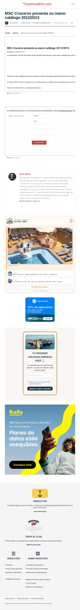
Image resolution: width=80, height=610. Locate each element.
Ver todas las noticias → (40, 287)
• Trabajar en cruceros (12, 579)
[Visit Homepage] (38, 4)
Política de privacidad (37, 598)
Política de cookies (22, 598)
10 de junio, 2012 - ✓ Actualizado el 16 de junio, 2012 (36, 23)
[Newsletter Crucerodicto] (40, 493)
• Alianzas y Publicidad (13, 572)
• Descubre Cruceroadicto (34, 565)
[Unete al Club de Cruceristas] (33, 527)
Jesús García (13, 23)
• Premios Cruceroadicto (34, 587)
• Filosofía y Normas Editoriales (36, 569)
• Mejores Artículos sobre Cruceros (37, 579)
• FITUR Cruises (30, 583)
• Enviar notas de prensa (13, 569)
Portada (7, 33)
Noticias (15, 33)
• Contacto (9, 565)
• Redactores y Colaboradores (36, 572)
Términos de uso (9, 598)
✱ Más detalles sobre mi (30, 201)
